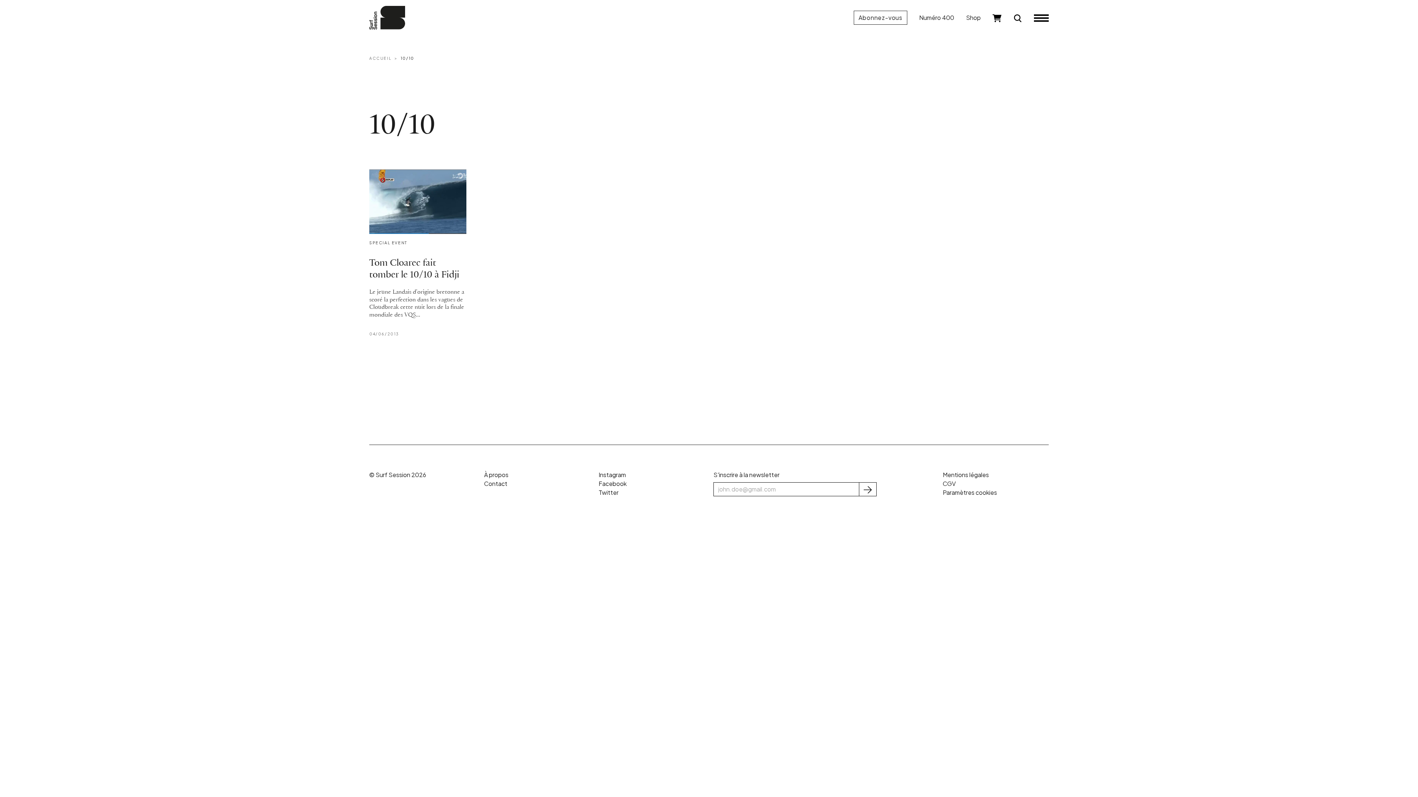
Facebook (613, 483)
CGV (949, 483)
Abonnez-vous (880, 17)
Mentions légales (966, 475)
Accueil (380, 58)
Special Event (388, 242)
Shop (973, 17)
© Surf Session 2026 (397, 475)
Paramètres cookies (970, 492)
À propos (496, 475)
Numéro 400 (936, 17)
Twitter (609, 492)
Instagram (612, 475)
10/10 (407, 58)
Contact (495, 483)
